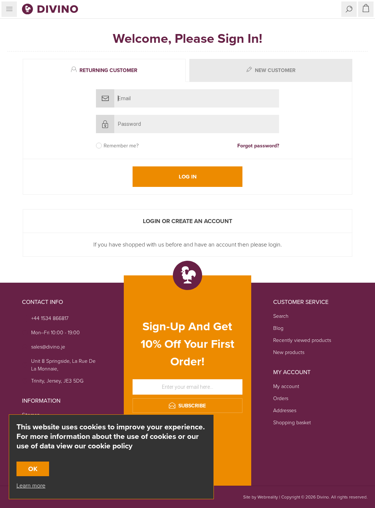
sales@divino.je (48, 347)
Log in (188, 177)
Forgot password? (258, 146)
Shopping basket (292, 422)
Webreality (267, 497)
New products (288, 352)
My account (286, 386)
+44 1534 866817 (49, 318)
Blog (278, 328)
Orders (280, 398)
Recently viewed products (302, 340)
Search (281, 316)
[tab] (105, 70)
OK (32, 469)
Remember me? (121, 146)
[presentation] (104, 70)
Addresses (284, 410)
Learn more (30, 485)
